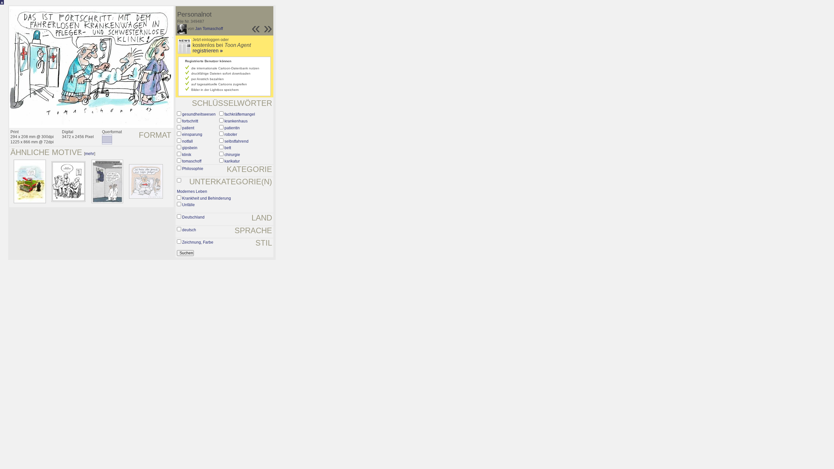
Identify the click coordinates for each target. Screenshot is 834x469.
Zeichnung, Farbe (197, 242)
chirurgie (232, 154)
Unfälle (188, 205)
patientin (232, 128)
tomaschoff (191, 161)
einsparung (192, 134)
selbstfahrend (236, 141)
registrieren (208, 50)
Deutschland (193, 217)
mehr (89, 153)
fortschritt (190, 121)
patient (188, 128)
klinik (186, 154)
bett (227, 148)
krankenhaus (236, 121)
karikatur (232, 161)
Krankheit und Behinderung (206, 198)
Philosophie (192, 168)
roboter (230, 134)
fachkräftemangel (239, 114)
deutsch (189, 230)
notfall (187, 141)
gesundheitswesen (199, 114)
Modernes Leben (192, 191)
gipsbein (189, 148)
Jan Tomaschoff (209, 28)
